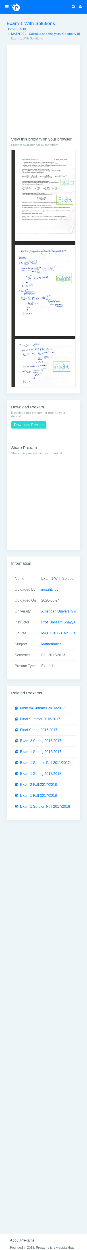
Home (11, 29)
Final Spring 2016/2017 (38, 730)
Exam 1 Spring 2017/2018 (40, 774)
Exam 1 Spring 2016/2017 (40, 752)
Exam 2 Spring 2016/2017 (40, 741)
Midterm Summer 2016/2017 (42, 708)
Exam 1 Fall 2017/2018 (38, 795)
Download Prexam (29, 425)
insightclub (49, 589)
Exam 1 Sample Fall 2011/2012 (45, 763)
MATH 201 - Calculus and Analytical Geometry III (45, 33)
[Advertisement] (43, 93)
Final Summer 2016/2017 (40, 719)
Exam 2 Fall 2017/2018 (38, 784)
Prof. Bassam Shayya (58, 622)
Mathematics (51, 644)
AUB (23, 29)
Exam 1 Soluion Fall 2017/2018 (45, 806)
